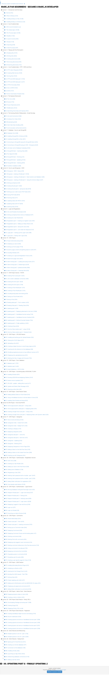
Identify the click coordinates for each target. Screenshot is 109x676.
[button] (5, 3)
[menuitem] (0, 2)
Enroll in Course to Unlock (54, 671)
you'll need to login (61, 669)
